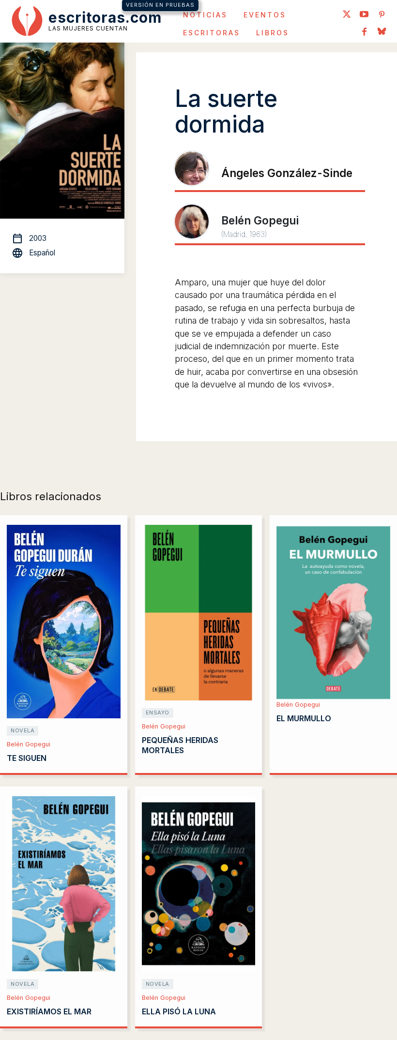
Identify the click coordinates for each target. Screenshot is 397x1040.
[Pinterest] (381, 15)
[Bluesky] (381, 32)
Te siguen (26, 758)
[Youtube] (364, 15)
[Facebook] (364, 32)
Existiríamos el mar (49, 1011)
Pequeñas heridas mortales (180, 745)
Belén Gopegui (28, 744)
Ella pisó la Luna (179, 1011)
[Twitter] (346, 15)
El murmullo (303, 718)
